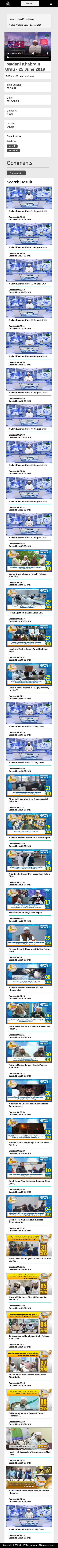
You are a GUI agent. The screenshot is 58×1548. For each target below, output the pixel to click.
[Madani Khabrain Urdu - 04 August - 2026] (29, 488)
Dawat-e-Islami (15, 19)
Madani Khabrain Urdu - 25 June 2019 (25, 25)
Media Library (28, 19)
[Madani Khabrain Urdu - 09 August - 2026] (29, 306)
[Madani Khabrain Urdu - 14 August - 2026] (29, 197)
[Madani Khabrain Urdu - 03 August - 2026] (29, 524)
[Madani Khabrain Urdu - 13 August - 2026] (29, 234)
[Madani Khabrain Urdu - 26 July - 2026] (29, 1516)
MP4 (11, 146)
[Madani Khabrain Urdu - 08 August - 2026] (29, 343)
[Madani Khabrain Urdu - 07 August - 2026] (29, 379)
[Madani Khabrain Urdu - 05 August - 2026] (29, 452)
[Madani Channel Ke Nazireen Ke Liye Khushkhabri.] (29, 974)
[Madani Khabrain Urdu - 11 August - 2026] (29, 270)
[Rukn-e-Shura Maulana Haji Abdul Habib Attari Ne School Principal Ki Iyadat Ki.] (29, 1361)
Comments (16, 173)
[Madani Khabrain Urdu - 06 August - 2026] (29, 415)
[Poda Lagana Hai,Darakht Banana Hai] (29, 599)
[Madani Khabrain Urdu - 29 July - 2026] (29, 713)
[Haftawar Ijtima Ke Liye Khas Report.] (29, 899)
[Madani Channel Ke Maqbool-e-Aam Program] (29, 824)
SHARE (12, 150)
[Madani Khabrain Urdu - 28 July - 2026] (29, 749)
